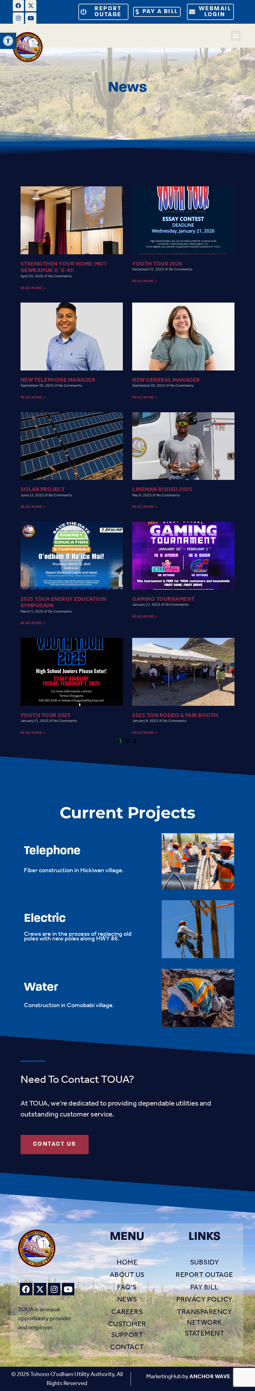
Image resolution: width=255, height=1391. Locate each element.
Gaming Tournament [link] (163, 599)
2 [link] (127, 741)
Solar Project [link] (43, 489)
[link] (8, 41)
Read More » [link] (33, 288)
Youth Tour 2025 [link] (46, 715)
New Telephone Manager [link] (58, 380)
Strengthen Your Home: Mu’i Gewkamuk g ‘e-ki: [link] (64, 267)
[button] (235, 36)
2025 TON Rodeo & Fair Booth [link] (175, 715)
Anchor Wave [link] (209, 1376)
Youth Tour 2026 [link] (157, 264)
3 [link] (135, 741)
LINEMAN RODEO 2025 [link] (162, 489)
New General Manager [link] (166, 380)
